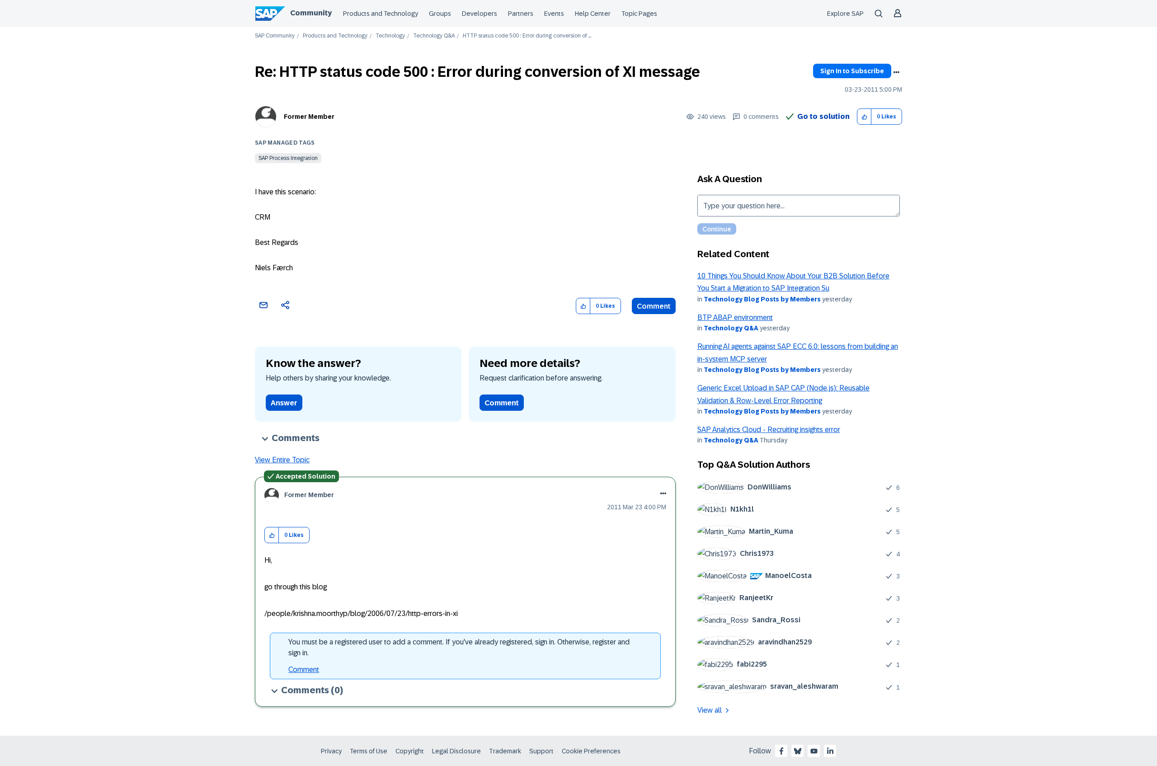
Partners (520, 13)
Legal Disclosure (456, 751)
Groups (440, 13)
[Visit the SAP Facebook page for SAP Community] (781, 751)
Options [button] (896, 72)
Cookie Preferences (591, 751)
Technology (390, 36)
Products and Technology (380, 13)
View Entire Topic (282, 460)
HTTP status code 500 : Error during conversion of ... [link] (527, 36)
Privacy (331, 751)
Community (311, 13)
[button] (864, 117)
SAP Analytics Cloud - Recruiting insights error (768, 429)
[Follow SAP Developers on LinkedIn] (830, 751)
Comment (654, 306)
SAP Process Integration (288, 158)
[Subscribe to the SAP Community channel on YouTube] (814, 751)
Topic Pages (639, 13)
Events (554, 13)
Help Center (593, 13)
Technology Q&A (434, 36)
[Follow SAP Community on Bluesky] (797, 751)
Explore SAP (845, 13)
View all (709, 710)
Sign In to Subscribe (852, 71)
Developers (479, 13)
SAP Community (275, 36)
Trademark (505, 751)
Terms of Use (368, 751)
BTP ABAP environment (735, 317)
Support (541, 751)
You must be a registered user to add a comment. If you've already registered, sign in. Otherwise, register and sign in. (459, 647)
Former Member (309, 116)
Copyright (409, 751)
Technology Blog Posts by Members (762, 299)
